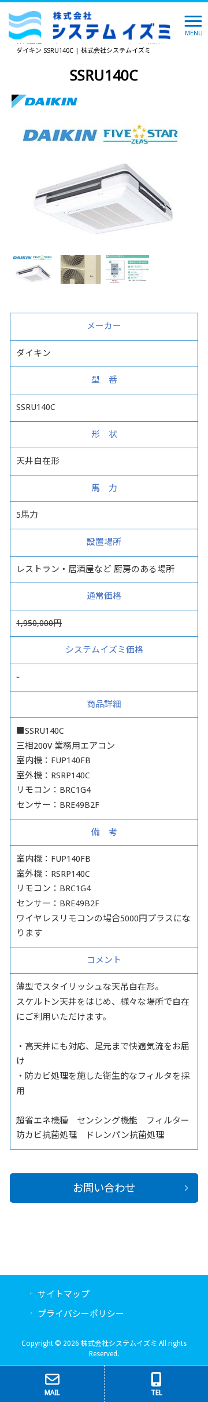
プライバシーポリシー (81, 1314)
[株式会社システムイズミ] (90, 24)
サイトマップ (64, 1294)
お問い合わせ (104, 1188)
